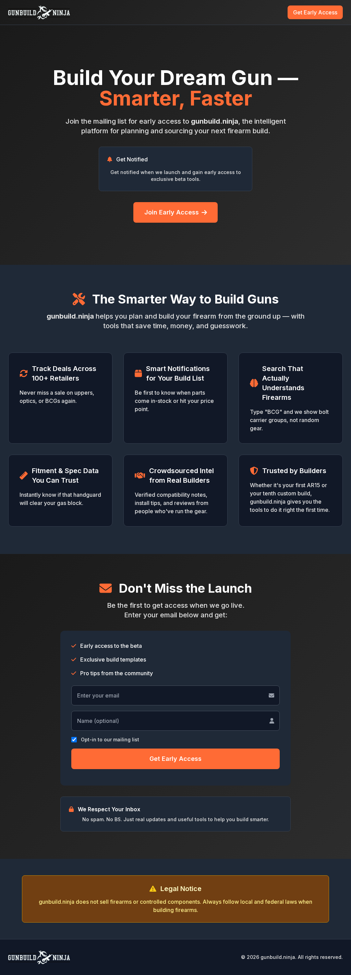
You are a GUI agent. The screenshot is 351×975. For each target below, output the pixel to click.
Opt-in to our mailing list (110, 739)
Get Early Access (315, 12)
